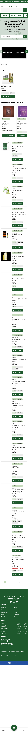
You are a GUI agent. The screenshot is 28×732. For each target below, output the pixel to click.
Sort (24, 730)
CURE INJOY (15, 255)
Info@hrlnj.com (6, 641)
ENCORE (4, 121)
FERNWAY (14, 145)
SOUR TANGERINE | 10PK (19, 299)
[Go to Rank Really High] (14, 663)
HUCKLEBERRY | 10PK (18, 447)
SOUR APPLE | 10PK (18, 279)
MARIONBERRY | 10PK (18, 319)
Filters (3, 730)
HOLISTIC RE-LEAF (17, 558)
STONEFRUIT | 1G (17, 235)
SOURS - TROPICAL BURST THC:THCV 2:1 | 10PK (19, 537)
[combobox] (12, 10)
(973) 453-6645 (5, 639)
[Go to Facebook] (11, 602)
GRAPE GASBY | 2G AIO (19, 339)
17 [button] (22, 582)
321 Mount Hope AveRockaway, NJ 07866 (7, 644)
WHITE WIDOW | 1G (17, 146)
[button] (2, 6)
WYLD (13, 189)
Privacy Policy (5, 656)
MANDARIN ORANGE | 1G (19, 359)
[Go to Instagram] (14, 602)
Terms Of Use (15, 656)
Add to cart (9, 135)
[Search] (25, 10)
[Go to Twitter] (17, 602)
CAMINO (14, 167)
